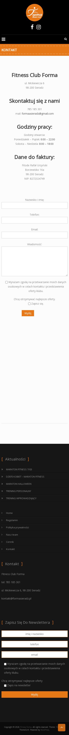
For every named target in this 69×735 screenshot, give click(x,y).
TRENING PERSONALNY (18, 491)
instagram (38, 28)
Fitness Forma (26, 727)
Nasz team (12, 534)
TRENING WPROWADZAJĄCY (21, 498)
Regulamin (12, 520)
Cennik (10, 542)
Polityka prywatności (17, 527)
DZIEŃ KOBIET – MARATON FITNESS (25, 476)
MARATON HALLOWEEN (18, 483)
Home (9, 513)
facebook (32, 28)
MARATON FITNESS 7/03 (19, 469)
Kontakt (10, 549)
